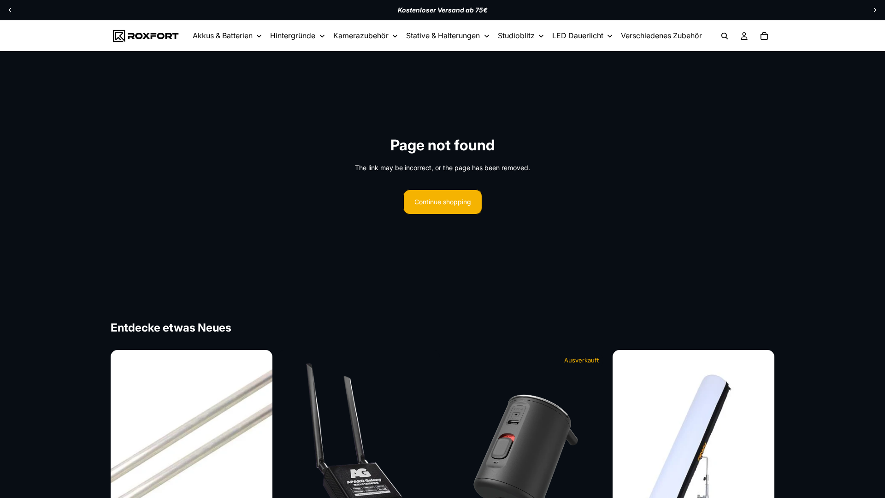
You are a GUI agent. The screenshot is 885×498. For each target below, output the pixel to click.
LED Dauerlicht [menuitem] (577, 35)
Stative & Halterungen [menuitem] (443, 35)
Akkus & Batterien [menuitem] (223, 35)
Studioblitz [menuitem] (516, 35)
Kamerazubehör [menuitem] (361, 35)
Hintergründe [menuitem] (292, 35)
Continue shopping (442, 202)
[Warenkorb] (764, 36)
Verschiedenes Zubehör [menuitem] (661, 35)
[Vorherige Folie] (10, 10)
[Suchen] (724, 36)
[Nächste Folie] (875, 10)
